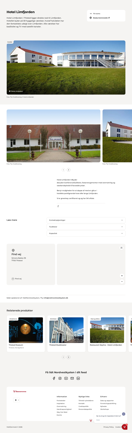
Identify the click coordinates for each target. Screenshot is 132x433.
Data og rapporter (107, 401)
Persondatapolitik (85, 409)
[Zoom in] (121, 275)
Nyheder (103, 406)
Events (59, 415)
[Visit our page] (54, 378)
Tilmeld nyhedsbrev (86, 401)
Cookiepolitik (83, 406)
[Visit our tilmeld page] (72, 378)
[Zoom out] (121, 281)
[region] (91, 264)
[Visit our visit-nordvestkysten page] (78, 378)
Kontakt (82, 403)
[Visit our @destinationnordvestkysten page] (66, 378)
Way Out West (62, 412)
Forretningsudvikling (108, 403)
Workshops (104, 409)
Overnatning (61, 406)
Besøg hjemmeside (100, 18)
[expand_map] (121, 247)
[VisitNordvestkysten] (19, 391)
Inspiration (61, 403)
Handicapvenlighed (64, 409)
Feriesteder (61, 401)
